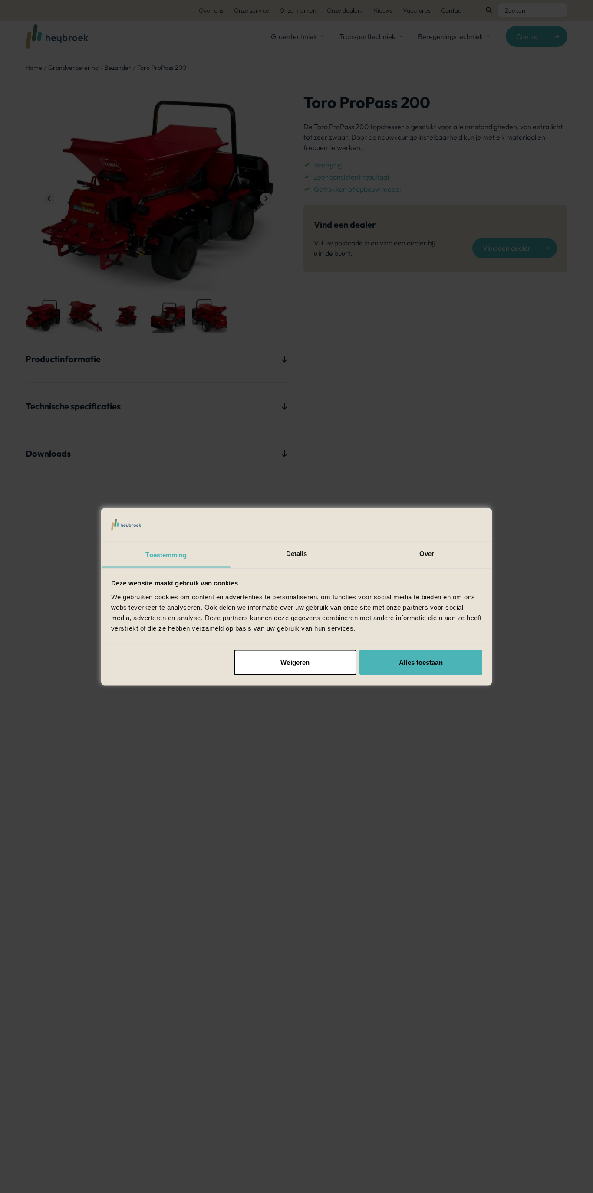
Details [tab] (296, 553)
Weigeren (295, 662)
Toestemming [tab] (166, 554)
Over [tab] (426, 553)
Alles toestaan (420, 662)
